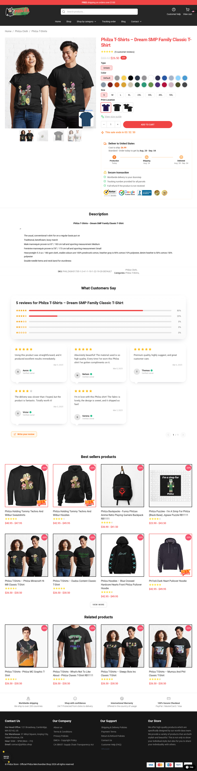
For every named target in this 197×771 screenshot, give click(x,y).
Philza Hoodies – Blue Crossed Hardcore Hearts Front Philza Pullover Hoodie (121, 584)
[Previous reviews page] (168, 435)
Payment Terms (108, 731)
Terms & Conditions (63, 731)
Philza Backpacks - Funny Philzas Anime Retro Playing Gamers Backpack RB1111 (122, 515)
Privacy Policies (61, 736)
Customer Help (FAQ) (111, 744)
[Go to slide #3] (58, 135)
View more (99, 605)
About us (58, 727)
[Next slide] (91, 83)
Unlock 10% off (6, 757)
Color (103, 73)
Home (8, 31)
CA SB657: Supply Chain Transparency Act (74, 744)
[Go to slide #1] (26, 135)
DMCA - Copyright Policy (65, 740)
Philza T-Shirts (39, 31)
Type (103, 63)
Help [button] (191, 767)
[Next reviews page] (183, 435)
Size (103, 90)
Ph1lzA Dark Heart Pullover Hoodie (168, 580)
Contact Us (106, 740)
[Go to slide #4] (74, 135)
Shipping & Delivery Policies (114, 727)
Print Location (108, 100)
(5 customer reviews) (125, 52)
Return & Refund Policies (113, 736)
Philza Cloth (21, 31)
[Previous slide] (9, 83)
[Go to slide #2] (42, 135)
